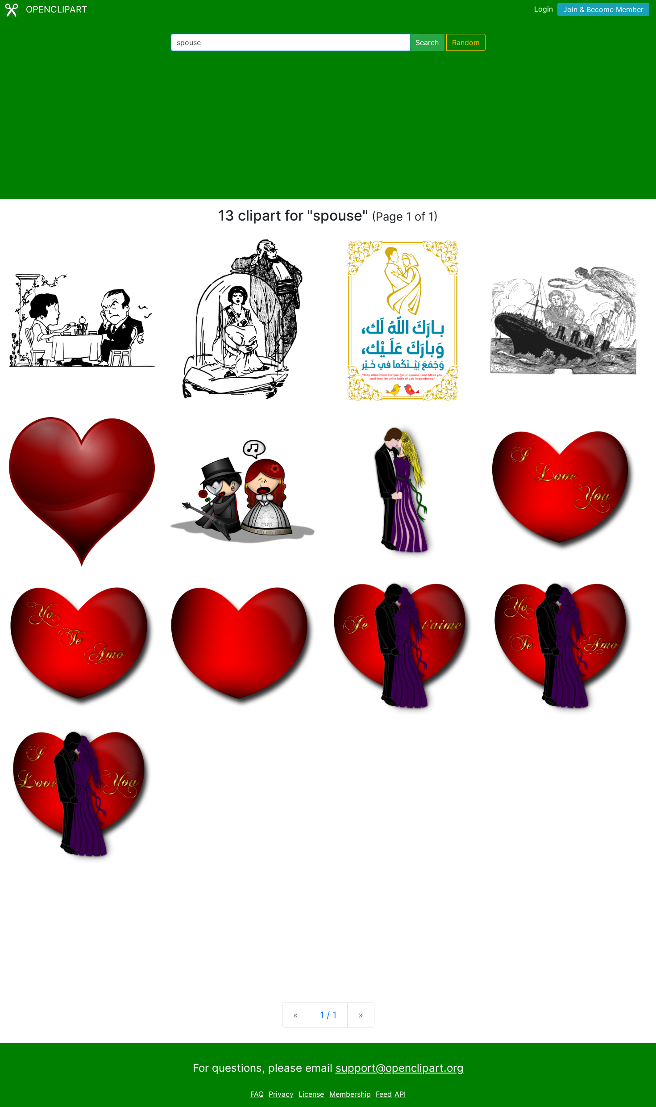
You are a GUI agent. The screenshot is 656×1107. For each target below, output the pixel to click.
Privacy (281, 1094)
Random (466, 42)
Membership (350, 1094)
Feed (384, 1094)
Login (543, 8)
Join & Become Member (603, 9)
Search (427, 42)
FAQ (257, 1094)
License (311, 1094)
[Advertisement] (328, 125)
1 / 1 (328, 1015)
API (400, 1094)
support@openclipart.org (400, 1067)
